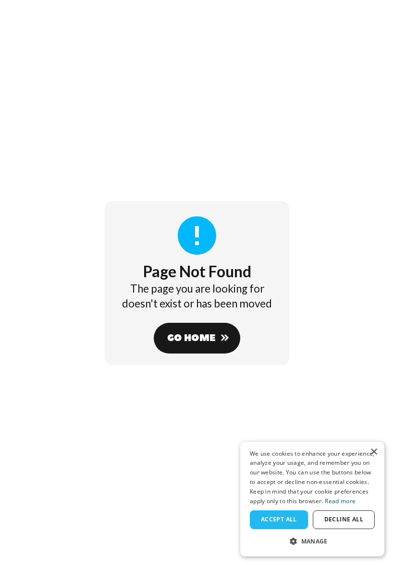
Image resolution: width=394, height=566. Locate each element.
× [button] (373, 452)
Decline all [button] (343, 519)
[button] (312, 541)
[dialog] (312, 499)
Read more (340, 501)
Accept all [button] (279, 519)
